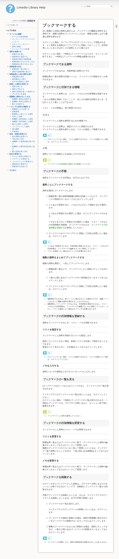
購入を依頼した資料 (20, 124)
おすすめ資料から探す (20, 82)
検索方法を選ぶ (18, 54)
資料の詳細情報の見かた (21, 72)
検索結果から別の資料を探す (20, 74)
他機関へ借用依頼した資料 (22, 119)
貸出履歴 (15, 129)
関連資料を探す (18, 77)
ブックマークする (19, 94)
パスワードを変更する (20, 159)
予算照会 (15, 132)
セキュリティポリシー (20, 44)
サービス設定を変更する (21, 156)
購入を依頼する (18, 104)
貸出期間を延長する (20, 136)
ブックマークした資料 (20, 127)
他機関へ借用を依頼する (21, 99)
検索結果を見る (15, 67)
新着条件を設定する (20, 166)
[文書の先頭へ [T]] (116, 26)
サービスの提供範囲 (20, 37)
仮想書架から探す (19, 79)
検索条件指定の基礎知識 (21, 59)
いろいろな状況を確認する (19, 107)
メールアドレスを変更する (22, 162)
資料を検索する (15, 52)
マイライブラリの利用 (20, 49)
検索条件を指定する (20, 57)
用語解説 (12, 170)
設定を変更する (15, 154)
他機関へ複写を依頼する (21, 101)
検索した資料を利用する (19, 84)
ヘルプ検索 (111, 6)
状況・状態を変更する (18, 134)
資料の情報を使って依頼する (23, 92)
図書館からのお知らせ (20, 109)
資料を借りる (17, 86)
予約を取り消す (18, 139)
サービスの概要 (15, 34)
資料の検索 (16, 47)
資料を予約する (18, 89)
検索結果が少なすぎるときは (23, 62)
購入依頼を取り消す (20, 151)
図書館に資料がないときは (19, 97)
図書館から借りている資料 (22, 114)
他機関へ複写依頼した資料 (22, 121)
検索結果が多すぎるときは (22, 64)
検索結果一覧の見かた (20, 69)
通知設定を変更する (20, 164)
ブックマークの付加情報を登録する (61, 164)
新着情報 (15, 112)
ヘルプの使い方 (12, 25)
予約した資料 (17, 116)
